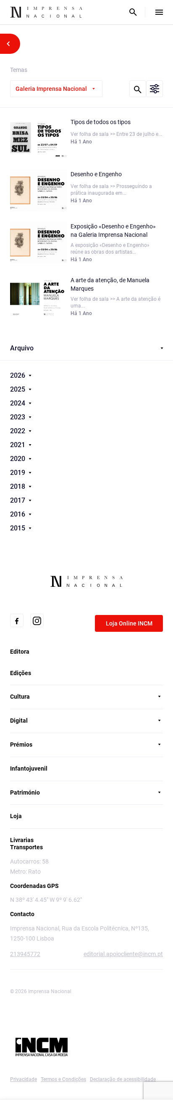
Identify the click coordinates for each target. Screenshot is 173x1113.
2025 (18, 389)
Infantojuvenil (28, 768)
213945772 (25, 954)
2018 (18, 486)
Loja (16, 816)
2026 (18, 375)
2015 (18, 528)
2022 (18, 431)
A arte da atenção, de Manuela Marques (110, 284)
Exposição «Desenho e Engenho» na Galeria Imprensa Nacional (113, 230)
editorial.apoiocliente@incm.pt (123, 954)
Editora (19, 651)
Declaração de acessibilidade (123, 1079)
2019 (18, 473)
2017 (18, 500)
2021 (18, 445)
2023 (18, 417)
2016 (18, 514)
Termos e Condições (63, 1079)
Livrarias (22, 840)
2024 (18, 403)
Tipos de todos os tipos (101, 122)
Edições (20, 673)
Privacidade (23, 1079)
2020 (18, 459)
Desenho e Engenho (96, 174)
